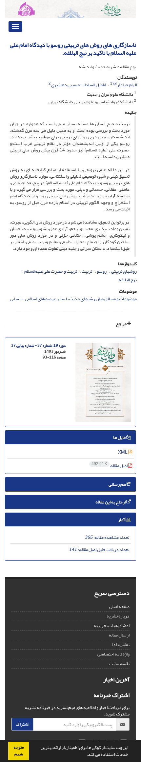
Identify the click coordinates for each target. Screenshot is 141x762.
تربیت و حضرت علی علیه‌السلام (50, 271)
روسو (102, 271)
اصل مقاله (109, 465)
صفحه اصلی (119, 606)
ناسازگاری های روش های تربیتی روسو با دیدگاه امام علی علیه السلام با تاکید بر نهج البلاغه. (73, 49)
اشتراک (22, 724)
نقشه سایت (119, 663)
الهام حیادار (127, 84)
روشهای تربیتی (124, 271)
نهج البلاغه (128, 279)
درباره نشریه (118, 616)
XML (123, 452)
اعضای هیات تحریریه (112, 625)
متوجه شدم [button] (18, 750)
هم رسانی (118, 484)
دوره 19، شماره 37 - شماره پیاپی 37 (38, 345)
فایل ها (119, 437)
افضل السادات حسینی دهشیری (78, 84)
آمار (122, 519)
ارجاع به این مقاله (110, 502)
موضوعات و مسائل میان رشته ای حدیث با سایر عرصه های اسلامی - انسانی (73, 298)
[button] (85, 755)
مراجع (121, 323)
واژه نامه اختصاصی (113, 654)
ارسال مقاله (119, 635)
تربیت (87, 271)
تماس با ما (121, 644)
